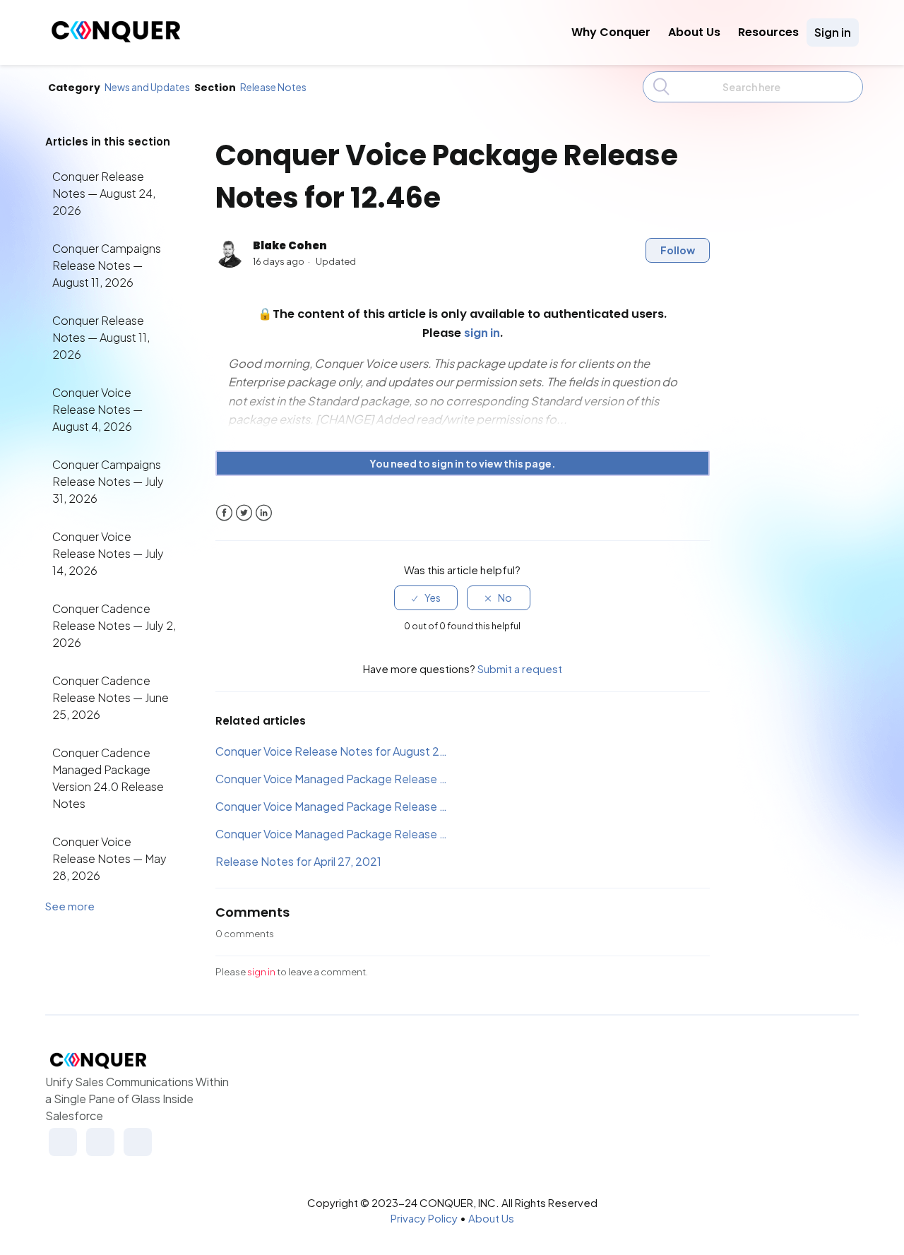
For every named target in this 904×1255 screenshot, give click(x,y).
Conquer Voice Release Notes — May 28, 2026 (109, 858)
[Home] (115, 38)
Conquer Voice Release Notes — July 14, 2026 (108, 553)
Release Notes (273, 87)
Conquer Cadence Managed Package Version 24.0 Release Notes (108, 778)
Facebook (224, 513)
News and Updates (147, 87)
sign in (261, 971)
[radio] (426, 597)
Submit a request (519, 668)
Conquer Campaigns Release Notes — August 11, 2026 (106, 265)
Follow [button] (677, 250)
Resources (768, 32)
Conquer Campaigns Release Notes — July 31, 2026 (108, 481)
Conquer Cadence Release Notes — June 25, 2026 (110, 697)
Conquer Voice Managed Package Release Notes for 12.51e (334, 806)
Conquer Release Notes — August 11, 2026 (101, 337)
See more (70, 905)
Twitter (244, 513)
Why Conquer (610, 32)
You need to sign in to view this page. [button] (462, 463)
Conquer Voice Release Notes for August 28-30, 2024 (334, 751)
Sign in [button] (832, 32)
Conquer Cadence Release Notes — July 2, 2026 (114, 625)
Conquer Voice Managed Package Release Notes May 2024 (334, 778)
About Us (694, 32)
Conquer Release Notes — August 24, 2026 (103, 193)
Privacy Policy (424, 1218)
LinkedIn (264, 513)
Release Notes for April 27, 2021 (298, 861)
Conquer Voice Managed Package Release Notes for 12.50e (334, 833)
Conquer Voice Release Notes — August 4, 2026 (97, 409)
